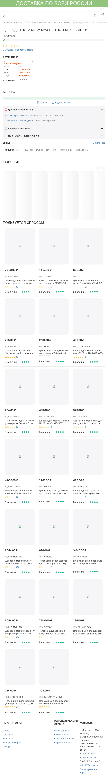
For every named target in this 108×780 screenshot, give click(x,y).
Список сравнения (64, 738)
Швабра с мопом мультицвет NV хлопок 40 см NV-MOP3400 (20, 562)
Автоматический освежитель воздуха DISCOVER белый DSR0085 (53, 281)
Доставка (8, 734)
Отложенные (61, 734)
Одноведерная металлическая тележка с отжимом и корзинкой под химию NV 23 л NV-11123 (20, 281)
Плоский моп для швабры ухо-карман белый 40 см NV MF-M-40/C (19, 422)
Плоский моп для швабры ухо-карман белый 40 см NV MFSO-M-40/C (19, 702)
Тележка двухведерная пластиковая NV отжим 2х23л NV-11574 (52, 632)
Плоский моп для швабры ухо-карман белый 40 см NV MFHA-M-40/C (87, 632)
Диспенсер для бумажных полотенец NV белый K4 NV (53, 352)
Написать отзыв (24, 50)
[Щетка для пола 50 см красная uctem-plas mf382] (54, 40)
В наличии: (9, 80)
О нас (6, 730)
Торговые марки (12, 742)
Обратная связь (63, 742)
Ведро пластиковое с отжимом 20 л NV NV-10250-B (20, 492)
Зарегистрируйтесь (16, 115)
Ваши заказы (61, 730)
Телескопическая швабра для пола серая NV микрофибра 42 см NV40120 (54, 562)
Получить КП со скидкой (19, 120)
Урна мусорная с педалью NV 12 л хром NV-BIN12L (87, 562)
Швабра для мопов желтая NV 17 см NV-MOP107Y (54, 422)
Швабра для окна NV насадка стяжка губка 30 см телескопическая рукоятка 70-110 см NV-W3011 (87, 492)
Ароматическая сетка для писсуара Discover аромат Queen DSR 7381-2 (88, 422)
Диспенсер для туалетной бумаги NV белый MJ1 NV (53, 492)
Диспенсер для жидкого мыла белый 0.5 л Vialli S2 (87, 281)
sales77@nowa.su (89, 765)
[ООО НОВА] (4, 15)
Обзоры (7, 746)
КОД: (5, 36)
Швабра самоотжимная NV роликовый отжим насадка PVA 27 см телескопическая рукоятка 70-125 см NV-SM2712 (19, 352)
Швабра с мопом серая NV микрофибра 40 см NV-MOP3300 (20, 632)
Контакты (8, 738)
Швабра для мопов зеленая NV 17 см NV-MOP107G (88, 352)
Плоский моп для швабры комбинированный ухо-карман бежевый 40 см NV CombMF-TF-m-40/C (53, 702)
